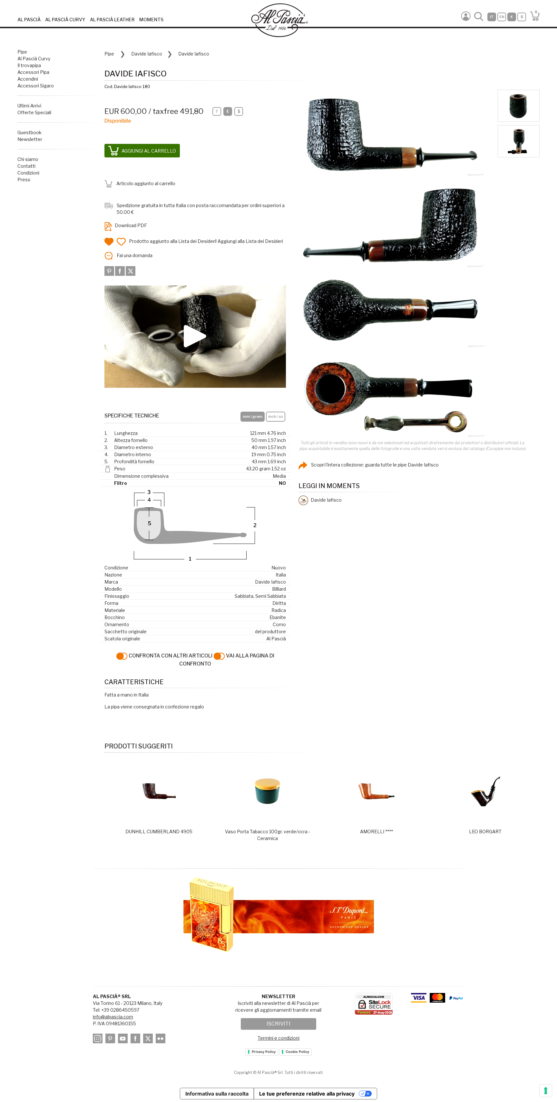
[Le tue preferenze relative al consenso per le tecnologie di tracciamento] (546, 1091)
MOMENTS (151, 19)
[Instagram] (98, 1039)
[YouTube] (124, 1039)
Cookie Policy (297, 1051)
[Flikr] (161, 1039)
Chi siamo (27, 159)
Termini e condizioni (278, 1038)
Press (23, 179)
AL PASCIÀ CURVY (65, 19)
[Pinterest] (109, 270)
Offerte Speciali (34, 112)
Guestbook (29, 132)
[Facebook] (120, 270)
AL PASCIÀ (29, 19)
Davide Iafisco (146, 53)
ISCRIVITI (278, 1024)
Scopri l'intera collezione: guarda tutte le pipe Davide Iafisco (374, 464)
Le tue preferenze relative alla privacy (307, 1093)
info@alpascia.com (113, 1016)
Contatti (26, 166)
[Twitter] (130, 270)
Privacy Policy (264, 1051)
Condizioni (28, 172)
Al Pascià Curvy (33, 58)
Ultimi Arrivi (29, 105)
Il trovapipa (29, 65)
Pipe (22, 52)
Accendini (27, 79)
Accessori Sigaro (35, 85)
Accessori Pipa (33, 72)
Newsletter (29, 139)
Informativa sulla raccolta (217, 1093)
